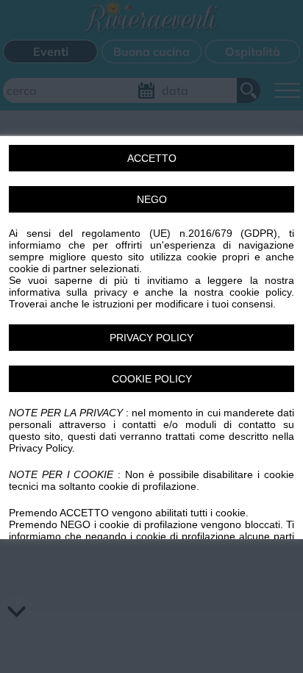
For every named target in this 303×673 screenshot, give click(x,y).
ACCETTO (152, 157)
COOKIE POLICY (152, 378)
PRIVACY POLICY (151, 337)
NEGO (152, 198)
